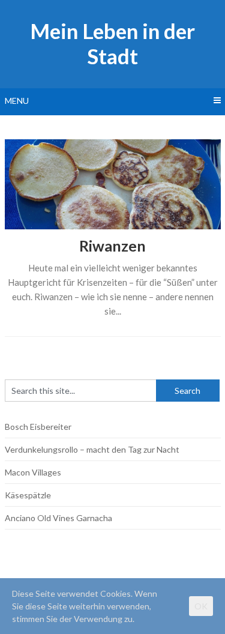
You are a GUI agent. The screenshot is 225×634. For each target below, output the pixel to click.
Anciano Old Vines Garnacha (58, 518)
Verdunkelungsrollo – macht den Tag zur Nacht (92, 449)
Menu (17, 100)
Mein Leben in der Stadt (112, 43)
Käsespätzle (28, 495)
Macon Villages (33, 472)
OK (201, 606)
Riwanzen (112, 246)
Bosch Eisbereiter (38, 426)
